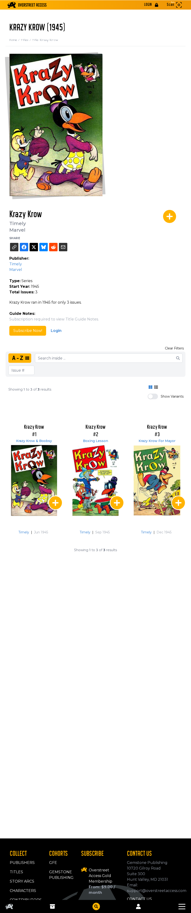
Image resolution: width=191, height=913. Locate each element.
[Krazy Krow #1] (34, 480)
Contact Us (139, 899)
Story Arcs (22, 881)
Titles (26, 40)
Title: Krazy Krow (45, 40)
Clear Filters (174, 348)
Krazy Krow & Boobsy (34, 441)
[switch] (153, 396)
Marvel (17, 230)
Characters (23, 890)
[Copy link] (14, 247)
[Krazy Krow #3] (157, 480)
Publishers (22, 862)
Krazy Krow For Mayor (157, 441)
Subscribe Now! (27, 330)
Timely (17, 223)
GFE (53, 862)
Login (56, 330)
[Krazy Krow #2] (95, 480)
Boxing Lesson (95, 441)
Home (15, 40)
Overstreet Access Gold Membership (100, 876)
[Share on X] (34, 247)
